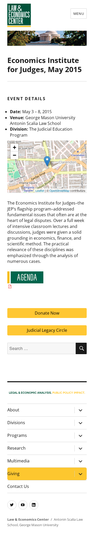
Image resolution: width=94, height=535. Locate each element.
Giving (13, 473)
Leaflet (40, 190)
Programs (17, 435)
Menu (78, 13)
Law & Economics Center (28, 519)
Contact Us (18, 486)
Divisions (16, 422)
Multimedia (18, 461)
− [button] (14, 155)
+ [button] (14, 147)
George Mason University (38, 525)
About (13, 410)
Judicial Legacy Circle (47, 330)
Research (16, 448)
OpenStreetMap (59, 190)
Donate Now (47, 313)
